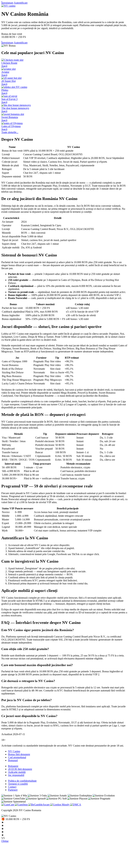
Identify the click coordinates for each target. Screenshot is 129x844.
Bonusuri (13, 760)
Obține (5, 841)
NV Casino (14, 751)
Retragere (13, 766)
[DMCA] (75, 804)
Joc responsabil (16, 775)
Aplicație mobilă (17, 772)
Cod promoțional (17, 757)
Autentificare (21, 2)
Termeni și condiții (18, 783)
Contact (12, 786)
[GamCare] (8, 804)
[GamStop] (21, 804)
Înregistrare (7, 2)
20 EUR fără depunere (20, 769)
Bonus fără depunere (19, 754)
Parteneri (12, 789)
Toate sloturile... (9, 132)
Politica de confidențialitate (22, 780)
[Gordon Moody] (60, 804)
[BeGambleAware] (39, 804)
